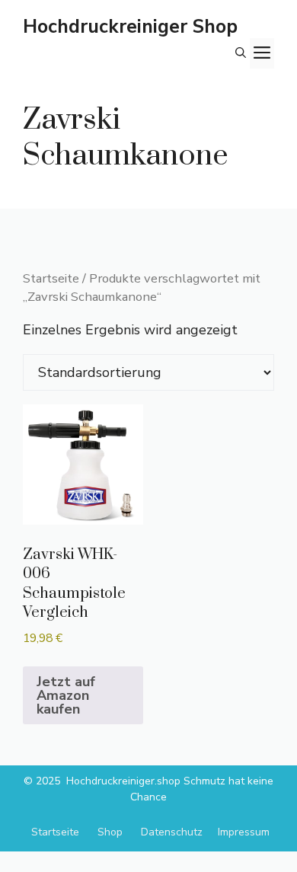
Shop (110, 832)
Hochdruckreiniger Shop (130, 27)
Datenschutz (172, 832)
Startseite (51, 278)
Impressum (244, 832)
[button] (241, 53)
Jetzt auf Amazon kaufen (66, 695)
